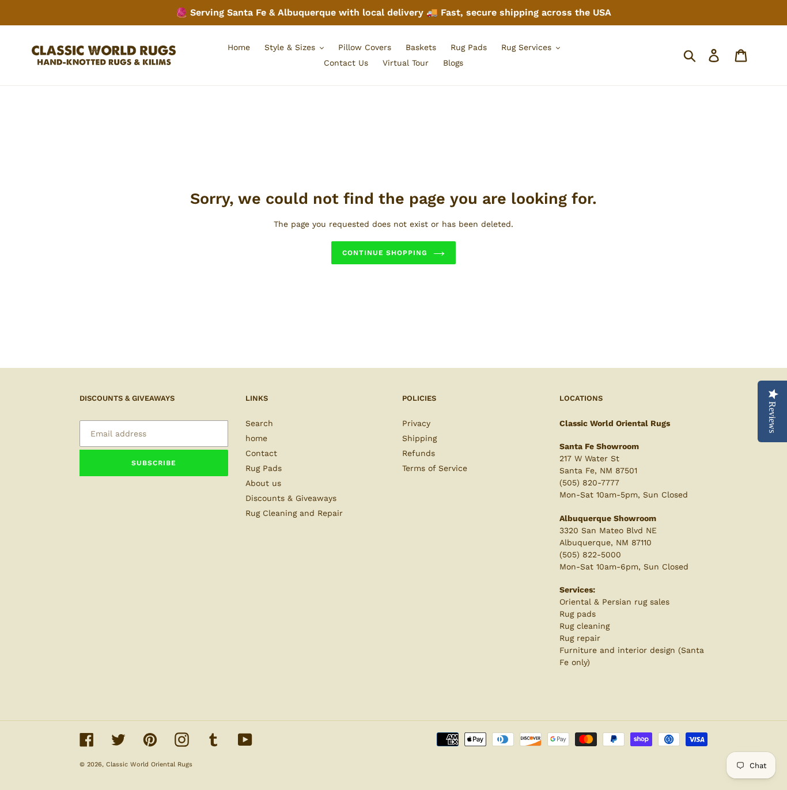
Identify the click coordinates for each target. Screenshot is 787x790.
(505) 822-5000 (590, 554)
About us (263, 483)
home (256, 438)
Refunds (418, 453)
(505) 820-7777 (589, 482)
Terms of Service (434, 468)
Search (259, 423)
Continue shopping (384, 253)
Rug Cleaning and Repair (294, 513)
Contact (261, 453)
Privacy (416, 423)
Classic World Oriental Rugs (149, 764)
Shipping (419, 438)
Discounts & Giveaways (290, 498)
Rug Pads (263, 468)
